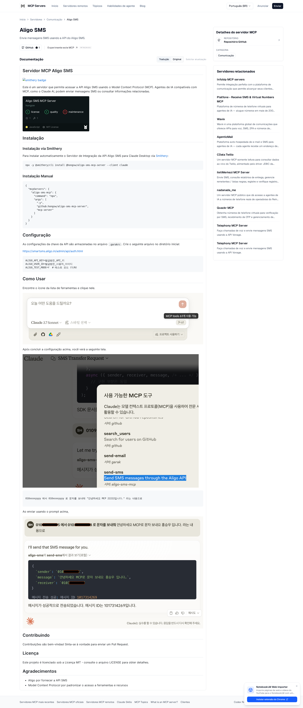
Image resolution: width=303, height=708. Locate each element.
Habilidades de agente (121, 6)
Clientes (185, 702)
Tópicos (97, 6)
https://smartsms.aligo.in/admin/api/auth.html (53, 251)
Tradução (164, 59)
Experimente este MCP (61, 47)
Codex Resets (242, 702)
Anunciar (262, 6)
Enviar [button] (277, 6)
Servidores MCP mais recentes (37, 702)
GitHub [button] (32, 47)
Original (177, 59)
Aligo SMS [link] (72, 19)
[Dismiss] (296, 686)
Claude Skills (124, 702)
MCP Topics (141, 702)
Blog (142, 6)
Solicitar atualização (196, 59)
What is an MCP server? (164, 702)
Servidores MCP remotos (100, 702)
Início (55, 6)
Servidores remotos (75, 6)
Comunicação (54, 19)
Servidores (36, 19)
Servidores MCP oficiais (70, 702)
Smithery (162, 156)
